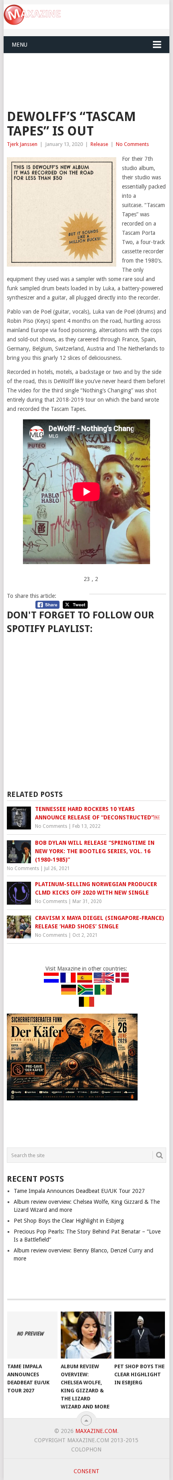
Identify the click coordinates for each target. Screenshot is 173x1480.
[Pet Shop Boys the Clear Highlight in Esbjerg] (139, 1335)
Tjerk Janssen (22, 144)
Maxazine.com (96, 1431)
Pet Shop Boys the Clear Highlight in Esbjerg (69, 1220)
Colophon (86, 1449)
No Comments (132, 144)
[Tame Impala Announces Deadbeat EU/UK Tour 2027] (32, 1335)
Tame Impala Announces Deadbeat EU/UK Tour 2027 (79, 1191)
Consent (86, 1471)
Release (99, 144)
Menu (19, 44)
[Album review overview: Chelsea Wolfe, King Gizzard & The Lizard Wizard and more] (86, 1335)
